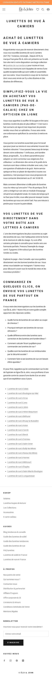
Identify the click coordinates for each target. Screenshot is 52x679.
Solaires (6, 498)
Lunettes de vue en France (14, 559)
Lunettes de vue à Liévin (17, 407)
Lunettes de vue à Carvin (18, 430)
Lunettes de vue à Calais (17, 389)
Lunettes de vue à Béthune (18, 416)
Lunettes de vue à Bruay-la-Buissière (23, 421)
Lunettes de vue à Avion (17, 425)
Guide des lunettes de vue (14, 546)
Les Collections (9, 508)
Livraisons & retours (12, 602)
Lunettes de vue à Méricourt (19, 462)
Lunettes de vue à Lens (17, 403)
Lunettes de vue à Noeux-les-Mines (22, 453)
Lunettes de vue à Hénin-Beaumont (22, 412)
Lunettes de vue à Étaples (18, 467)
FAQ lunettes (8, 550)
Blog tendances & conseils (14, 532)
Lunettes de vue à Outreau (18, 439)
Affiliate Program (10, 593)
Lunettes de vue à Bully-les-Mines (21, 448)
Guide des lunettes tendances (16, 541)
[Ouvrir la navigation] (3, 9)
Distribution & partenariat (14, 588)
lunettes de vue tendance (16, 65)
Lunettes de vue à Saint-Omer (20, 444)
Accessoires (8, 512)
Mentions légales (10, 611)
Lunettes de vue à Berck (17, 435)
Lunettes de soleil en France (15, 555)
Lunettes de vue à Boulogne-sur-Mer (22, 393)
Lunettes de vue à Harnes (18, 457)
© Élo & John (26, 673)
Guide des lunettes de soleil (14, 537)
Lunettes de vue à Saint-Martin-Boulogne (24, 471)
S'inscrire (13, 643)
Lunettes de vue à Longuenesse (21, 476)
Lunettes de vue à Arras (17, 398)
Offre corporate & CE (12, 598)
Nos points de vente (11, 575)
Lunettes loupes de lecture (14, 503)
